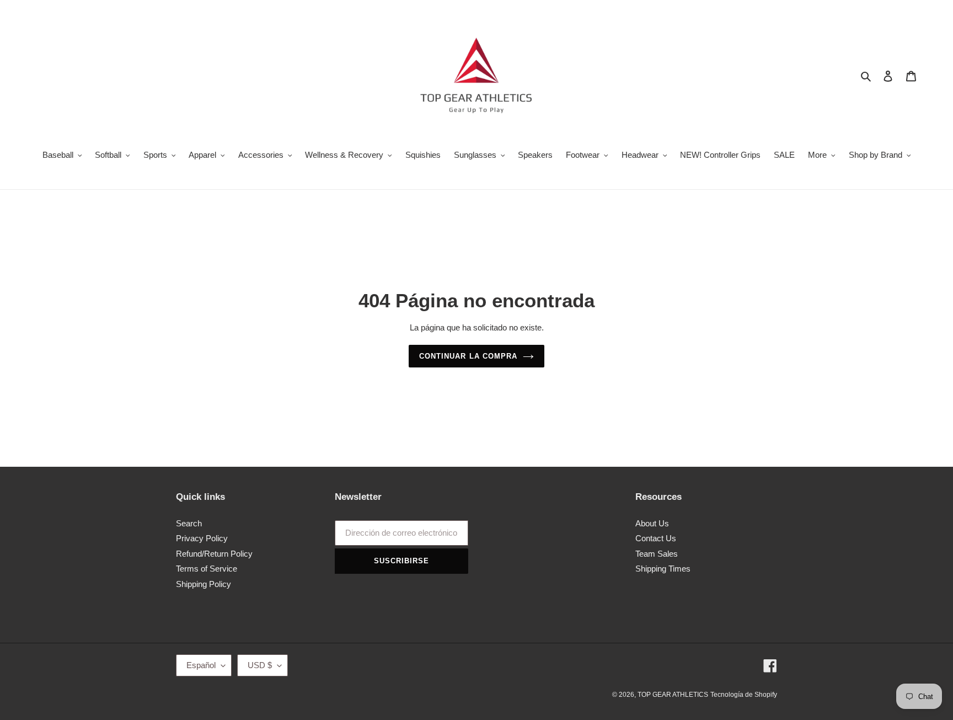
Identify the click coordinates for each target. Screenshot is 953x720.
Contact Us (655, 538)
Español (201, 665)
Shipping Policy (203, 584)
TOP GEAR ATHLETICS (673, 694)
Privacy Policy (202, 538)
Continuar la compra (468, 356)
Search (189, 523)
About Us (652, 523)
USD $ (260, 665)
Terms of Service (206, 568)
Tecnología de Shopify (743, 694)
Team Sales (656, 553)
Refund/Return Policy (214, 553)
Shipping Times (662, 568)
